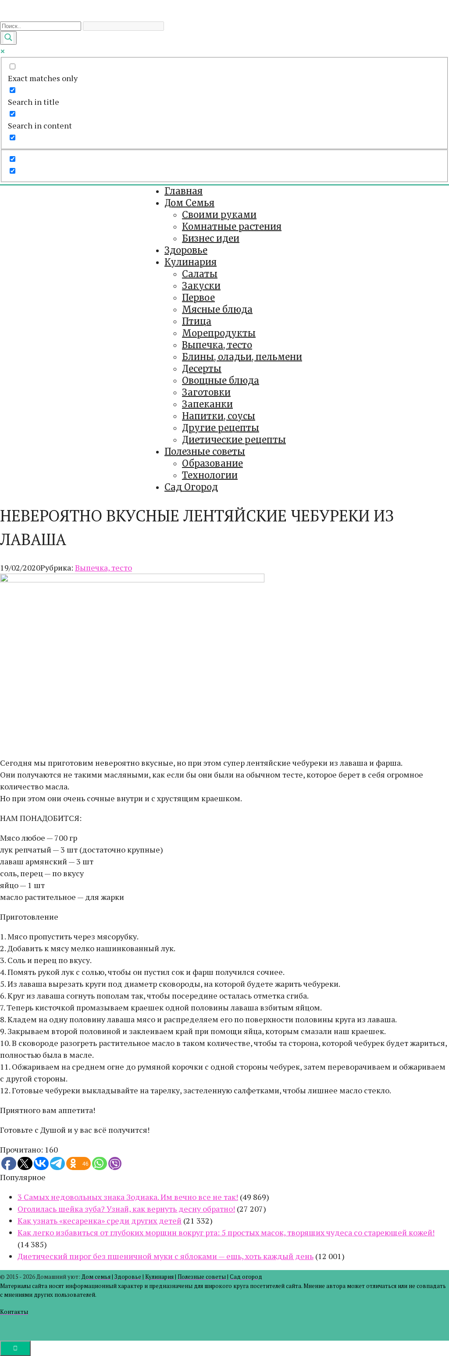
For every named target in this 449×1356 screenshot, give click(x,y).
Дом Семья (189, 202)
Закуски (201, 285)
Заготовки (206, 392)
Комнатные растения (232, 226)
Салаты (199, 273)
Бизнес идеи (210, 238)
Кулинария (190, 262)
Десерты (201, 368)
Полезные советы (204, 451)
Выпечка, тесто (217, 344)
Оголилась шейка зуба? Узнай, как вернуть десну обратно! (126, 1208)
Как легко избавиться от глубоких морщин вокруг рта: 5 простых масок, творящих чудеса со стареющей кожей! (226, 1232)
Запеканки (207, 404)
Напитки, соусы (218, 415)
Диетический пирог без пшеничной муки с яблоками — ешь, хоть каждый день (166, 1256)
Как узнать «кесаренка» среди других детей (100, 1220)
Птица (196, 321)
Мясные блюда (217, 309)
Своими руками (219, 214)
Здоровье (185, 250)
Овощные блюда (220, 380)
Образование (212, 463)
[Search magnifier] (8, 38)
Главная (183, 191)
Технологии (210, 475)
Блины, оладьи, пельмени (242, 356)
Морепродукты (219, 333)
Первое (198, 297)
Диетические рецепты (234, 439)
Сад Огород (191, 487)
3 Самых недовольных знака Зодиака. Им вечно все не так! (128, 1197)
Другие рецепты (220, 427)
